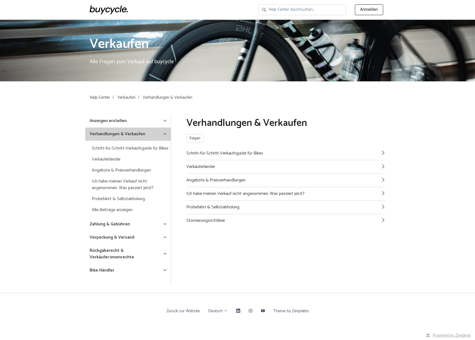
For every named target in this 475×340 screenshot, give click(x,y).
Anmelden (369, 9)
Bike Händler (102, 270)
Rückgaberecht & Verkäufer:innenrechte (112, 254)
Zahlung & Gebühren (110, 224)
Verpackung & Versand (112, 237)
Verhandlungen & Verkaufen (167, 97)
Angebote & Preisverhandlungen (121, 170)
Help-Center (100, 97)
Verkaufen (126, 97)
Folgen (195, 138)
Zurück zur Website (183, 311)
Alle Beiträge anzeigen (112, 210)
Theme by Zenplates (291, 310)
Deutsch (216, 311)
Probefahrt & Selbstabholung (118, 199)
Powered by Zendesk (452, 335)
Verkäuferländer (106, 159)
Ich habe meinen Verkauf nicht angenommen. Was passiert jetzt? (123, 185)
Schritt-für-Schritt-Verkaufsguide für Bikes (130, 148)
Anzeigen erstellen (108, 121)
